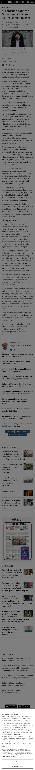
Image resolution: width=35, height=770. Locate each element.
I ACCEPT (17, 761)
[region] (17, 739)
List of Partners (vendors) (9, 756)
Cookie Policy (16, 734)
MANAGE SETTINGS (17, 766)
